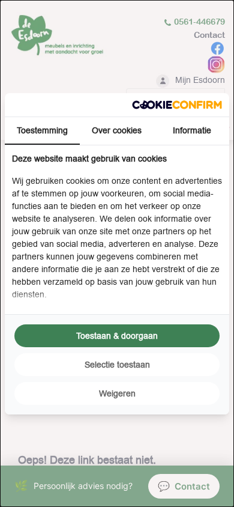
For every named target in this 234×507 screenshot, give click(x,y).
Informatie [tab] (192, 130)
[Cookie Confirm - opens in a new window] (177, 104)
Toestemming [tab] (42, 130)
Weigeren (117, 393)
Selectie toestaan (117, 365)
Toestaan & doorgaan (117, 336)
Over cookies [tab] (117, 130)
